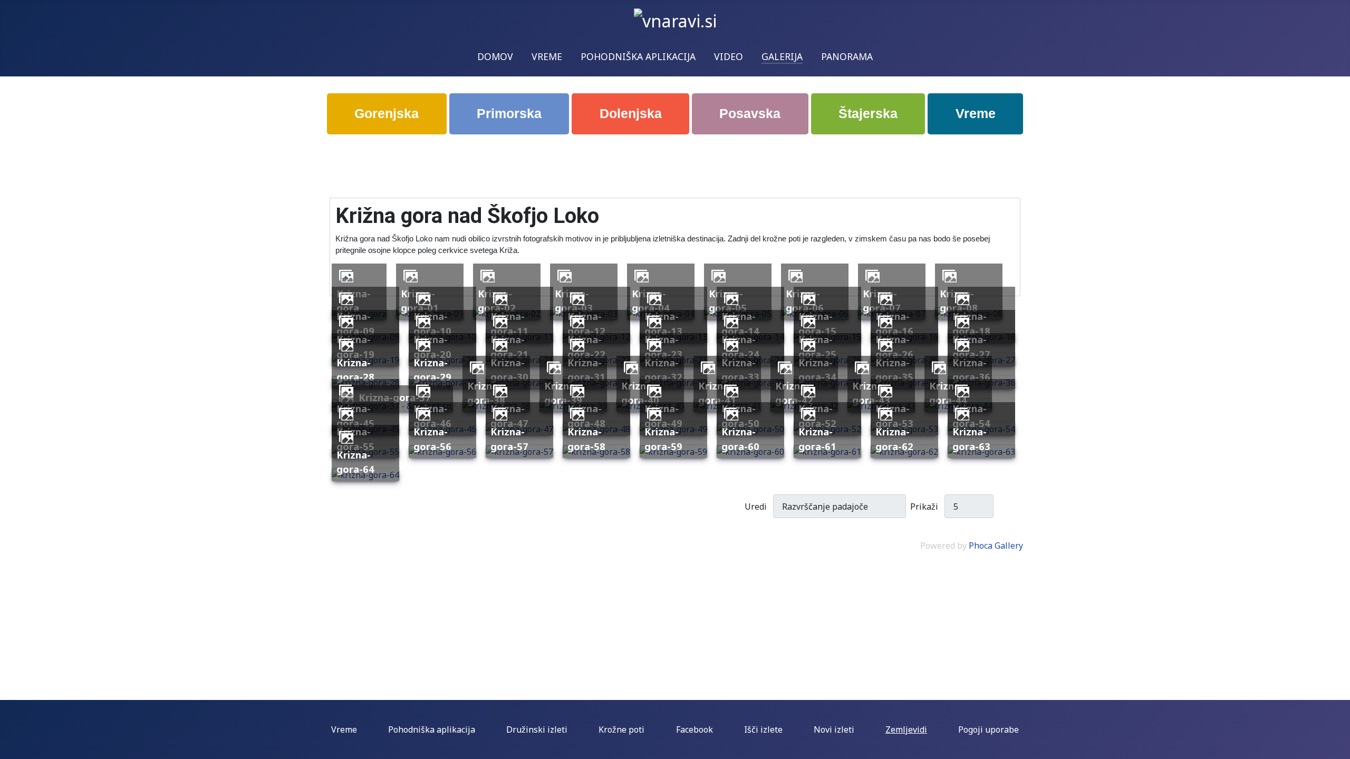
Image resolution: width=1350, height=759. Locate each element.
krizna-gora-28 (355, 370)
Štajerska (868, 113)
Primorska (509, 113)
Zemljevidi (906, 729)
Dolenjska (631, 113)
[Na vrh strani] (1337, 746)
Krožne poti (621, 729)
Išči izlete (763, 729)
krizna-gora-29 (432, 370)
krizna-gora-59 (663, 439)
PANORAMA (847, 56)
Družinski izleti (536, 729)
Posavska (749, 113)
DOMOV (495, 56)
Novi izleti (834, 729)
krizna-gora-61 (817, 439)
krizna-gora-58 (586, 439)
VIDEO (728, 56)
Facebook (694, 729)
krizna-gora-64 (355, 462)
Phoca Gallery (996, 545)
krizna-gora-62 (894, 439)
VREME (547, 56)
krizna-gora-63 (971, 439)
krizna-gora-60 (740, 439)
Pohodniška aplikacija (431, 729)
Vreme (976, 113)
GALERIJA (782, 56)
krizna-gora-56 (432, 439)
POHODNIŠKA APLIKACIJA (638, 56)
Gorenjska (386, 113)
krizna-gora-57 (509, 439)
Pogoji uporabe (988, 729)
